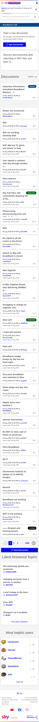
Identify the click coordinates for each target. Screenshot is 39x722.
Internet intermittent (13, 419)
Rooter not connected (13, 111)
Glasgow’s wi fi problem (15, 612)
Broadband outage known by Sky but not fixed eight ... (13, 359)
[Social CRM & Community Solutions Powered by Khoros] (32, 717)
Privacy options (7, 698)
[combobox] (17, 16)
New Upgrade (9, 270)
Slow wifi (7, 320)
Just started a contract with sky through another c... (15, 163)
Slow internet (9, 178)
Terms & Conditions (31, 698)
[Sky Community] (12, 3)
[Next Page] (34, 543)
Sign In (36, 3)
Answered (31, 193)
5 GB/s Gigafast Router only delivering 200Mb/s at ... (14, 287)
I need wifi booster (12, 332)
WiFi (5, 228)
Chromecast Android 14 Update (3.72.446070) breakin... (14, 474)
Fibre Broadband (11, 447)
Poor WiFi (8, 602)
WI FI (5, 459)
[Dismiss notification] (36, 9)
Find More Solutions (19, 622)
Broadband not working (14, 499)
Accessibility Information (29, 700)
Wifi (5, 122)
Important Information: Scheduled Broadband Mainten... (14, 89)
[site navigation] (2, 3)
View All (19, 682)
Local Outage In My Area (15, 592)
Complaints (5, 702)
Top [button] (20, 693)
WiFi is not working (12, 514)
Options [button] (31, 77)
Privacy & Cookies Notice (10, 700)
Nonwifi (6, 487)
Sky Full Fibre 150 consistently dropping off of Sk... (15, 196)
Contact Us (33, 702)
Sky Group (5, 704)
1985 (27, 543)
